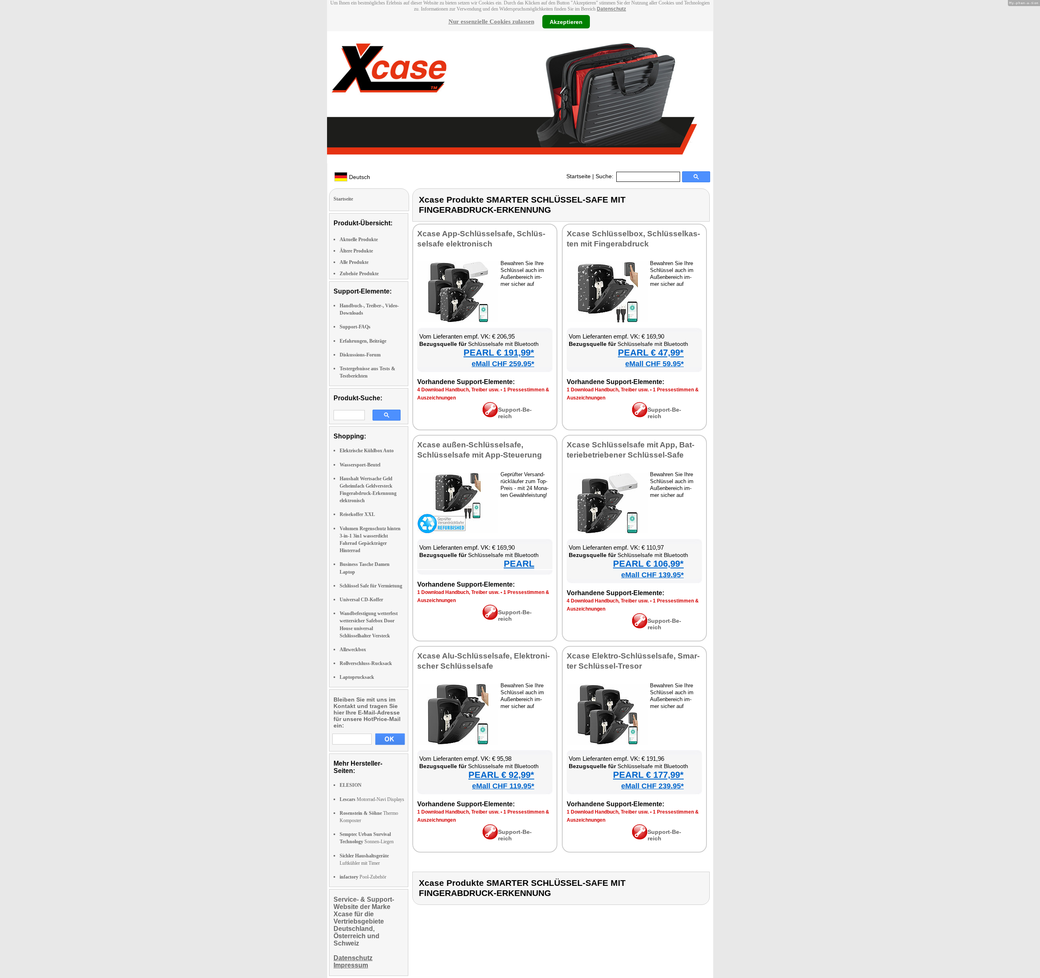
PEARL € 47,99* (651, 353)
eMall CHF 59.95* (654, 364)
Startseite (578, 176)
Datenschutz (611, 9)
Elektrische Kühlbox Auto (367, 450)
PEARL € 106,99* (648, 564)
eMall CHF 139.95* (652, 575)
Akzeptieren (566, 21)
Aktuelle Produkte (359, 239)
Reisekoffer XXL (357, 514)
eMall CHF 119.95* (503, 786)
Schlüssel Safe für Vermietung (371, 586)
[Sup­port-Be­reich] (490, 415)
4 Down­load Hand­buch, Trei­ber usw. (458, 390)
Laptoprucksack (357, 677)
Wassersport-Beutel (360, 465)
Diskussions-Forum (360, 355)
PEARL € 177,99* (648, 775)
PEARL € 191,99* (499, 353)
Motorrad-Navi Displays (372, 799)
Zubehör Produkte (359, 273)
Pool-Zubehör (363, 877)
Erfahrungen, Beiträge (363, 341)
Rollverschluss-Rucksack (366, 663)
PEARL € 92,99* (501, 775)
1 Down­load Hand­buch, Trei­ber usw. (608, 390)
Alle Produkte (354, 262)
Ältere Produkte (356, 251)
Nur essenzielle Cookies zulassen (491, 21)
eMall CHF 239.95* (652, 786)
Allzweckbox (353, 649)
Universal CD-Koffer (361, 599)
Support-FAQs (355, 327)
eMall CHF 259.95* (503, 364)
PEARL (519, 564)
